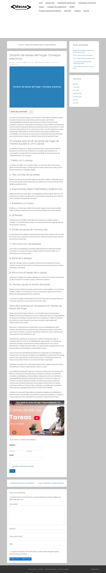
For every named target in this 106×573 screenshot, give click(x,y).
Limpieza (77, 11)
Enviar (12, 471)
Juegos (41, 7)
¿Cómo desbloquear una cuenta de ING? (84, 58)
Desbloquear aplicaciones (67, 3)
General (86, 11)
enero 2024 (76, 90)
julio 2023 (75, 99)
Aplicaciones (50, 3)
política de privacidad (26, 466)
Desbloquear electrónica (87, 3)
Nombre (12, 451)
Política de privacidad (50, 569)
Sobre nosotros (32, 569)
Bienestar (67, 11)
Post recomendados (63, 569)
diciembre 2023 (77, 93)
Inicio (41, 3)
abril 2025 (75, 84)
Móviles (72, 7)
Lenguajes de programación (56, 7)
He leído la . (23, 466)
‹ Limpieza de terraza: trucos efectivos (22, 483)
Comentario (14, 504)
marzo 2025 (76, 87)
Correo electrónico (16, 536)
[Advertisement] (53, 26)
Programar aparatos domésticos (50, 11)
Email (12, 455)
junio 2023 (75, 103)
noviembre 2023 (77, 96)
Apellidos (29, 451)
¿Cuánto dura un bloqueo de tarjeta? (83, 55)
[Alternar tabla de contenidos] (30, 111)
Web (11, 544)
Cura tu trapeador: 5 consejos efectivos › (51, 483)
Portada (21, 45)
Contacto (40, 569)
